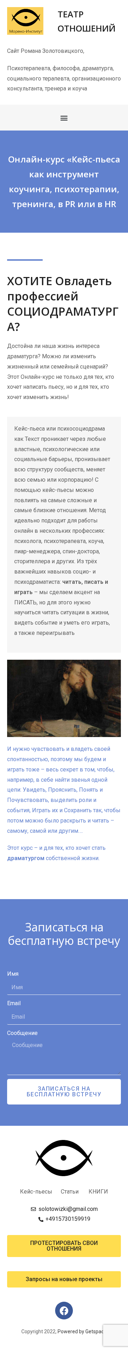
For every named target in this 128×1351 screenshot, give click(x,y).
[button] (64, 117)
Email (14, 1003)
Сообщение (22, 1033)
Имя (12, 973)
